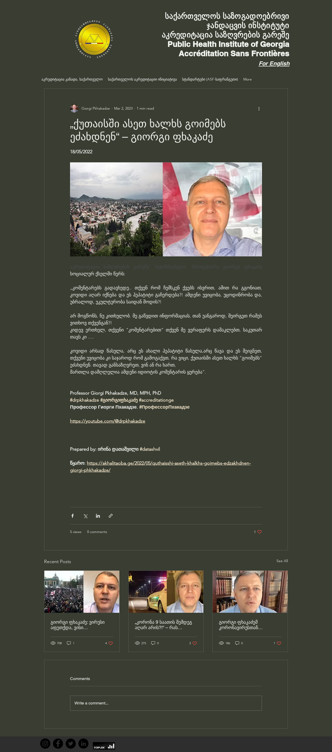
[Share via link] (110, 515)
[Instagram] (45, 743)
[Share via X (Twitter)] (85, 515)
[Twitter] (71, 743)
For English (274, 63)
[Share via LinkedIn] (97, 515)
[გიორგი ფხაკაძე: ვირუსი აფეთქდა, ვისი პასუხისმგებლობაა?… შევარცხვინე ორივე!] (81, 592)
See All (282, 560)
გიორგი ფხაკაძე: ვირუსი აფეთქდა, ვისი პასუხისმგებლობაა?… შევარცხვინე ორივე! (78, 624)
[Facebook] (58, 743)
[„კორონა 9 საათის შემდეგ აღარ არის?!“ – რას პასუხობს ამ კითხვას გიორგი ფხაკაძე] (166, 592)
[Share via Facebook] (72, 515)
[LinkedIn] (83, 743)
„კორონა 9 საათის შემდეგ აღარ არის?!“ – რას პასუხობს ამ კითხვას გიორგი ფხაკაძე (163, 624)
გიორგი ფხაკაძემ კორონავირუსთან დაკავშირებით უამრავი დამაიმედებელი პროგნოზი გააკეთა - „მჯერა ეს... (249, 624)
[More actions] (259, 108)
